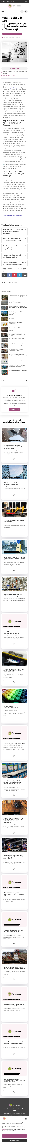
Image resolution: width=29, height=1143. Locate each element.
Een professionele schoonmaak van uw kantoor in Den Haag (13, 1005)
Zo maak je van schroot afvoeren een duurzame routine (17, 301)
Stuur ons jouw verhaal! (14, 395)
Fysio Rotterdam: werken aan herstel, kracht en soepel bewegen (18, 339)
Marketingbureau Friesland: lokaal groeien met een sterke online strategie (18, 329)
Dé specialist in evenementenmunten (10, 707)
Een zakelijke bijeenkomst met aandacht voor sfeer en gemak (17, 344)
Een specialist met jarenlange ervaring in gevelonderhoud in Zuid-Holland (13, 857)
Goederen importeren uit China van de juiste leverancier (13, 930)
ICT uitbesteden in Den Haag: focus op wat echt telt (13, 483)
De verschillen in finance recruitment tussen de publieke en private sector (14, 447)
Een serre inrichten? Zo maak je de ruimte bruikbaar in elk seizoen (18, 296)
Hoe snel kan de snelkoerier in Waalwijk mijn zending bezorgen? (14, 231)
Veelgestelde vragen (9, 75)
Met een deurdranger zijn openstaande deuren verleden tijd (13, 894)
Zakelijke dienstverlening (12, 34)
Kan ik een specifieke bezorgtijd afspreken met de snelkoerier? (14, 248)
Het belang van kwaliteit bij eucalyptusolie (16, 323)
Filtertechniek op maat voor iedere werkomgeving (12, 595)
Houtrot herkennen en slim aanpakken (16, 317)
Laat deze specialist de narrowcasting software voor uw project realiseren (14, 1080)
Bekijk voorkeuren (14, 1140)
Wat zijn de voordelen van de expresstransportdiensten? (14, 263)
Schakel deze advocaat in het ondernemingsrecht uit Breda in (14, 1042)
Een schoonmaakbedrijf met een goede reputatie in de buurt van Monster (14, 559)
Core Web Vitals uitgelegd (15, 360)
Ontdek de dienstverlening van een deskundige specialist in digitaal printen (13, 670)
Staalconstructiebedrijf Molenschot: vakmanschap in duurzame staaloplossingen (18, 372)
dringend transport (13, 88)
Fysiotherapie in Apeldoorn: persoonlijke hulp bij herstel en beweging (17, 334)
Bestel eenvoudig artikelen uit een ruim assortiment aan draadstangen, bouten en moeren (13, 783)
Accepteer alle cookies (14, 1136)
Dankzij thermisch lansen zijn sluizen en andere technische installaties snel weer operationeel (13, 820)
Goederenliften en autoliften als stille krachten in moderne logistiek (18, 307)
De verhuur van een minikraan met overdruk (13, 520)
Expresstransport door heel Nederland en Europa (14, 72)
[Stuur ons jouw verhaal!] (14, 390)
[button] (26, 1118)
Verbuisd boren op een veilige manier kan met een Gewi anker (14, 968)
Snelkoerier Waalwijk (12, 282)
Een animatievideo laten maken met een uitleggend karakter (14, 744)
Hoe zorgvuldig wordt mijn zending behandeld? (14, 256)
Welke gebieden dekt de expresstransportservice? (14, 240)
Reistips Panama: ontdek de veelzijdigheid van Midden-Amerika (16, 313)
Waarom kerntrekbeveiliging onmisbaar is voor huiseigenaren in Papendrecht (18, 356)
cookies (4, 1129)
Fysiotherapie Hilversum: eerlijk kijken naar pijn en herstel (17, 366)
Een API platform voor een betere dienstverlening (12, 632)
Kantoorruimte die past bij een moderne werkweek (17, 350)
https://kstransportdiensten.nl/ (12, 215)
